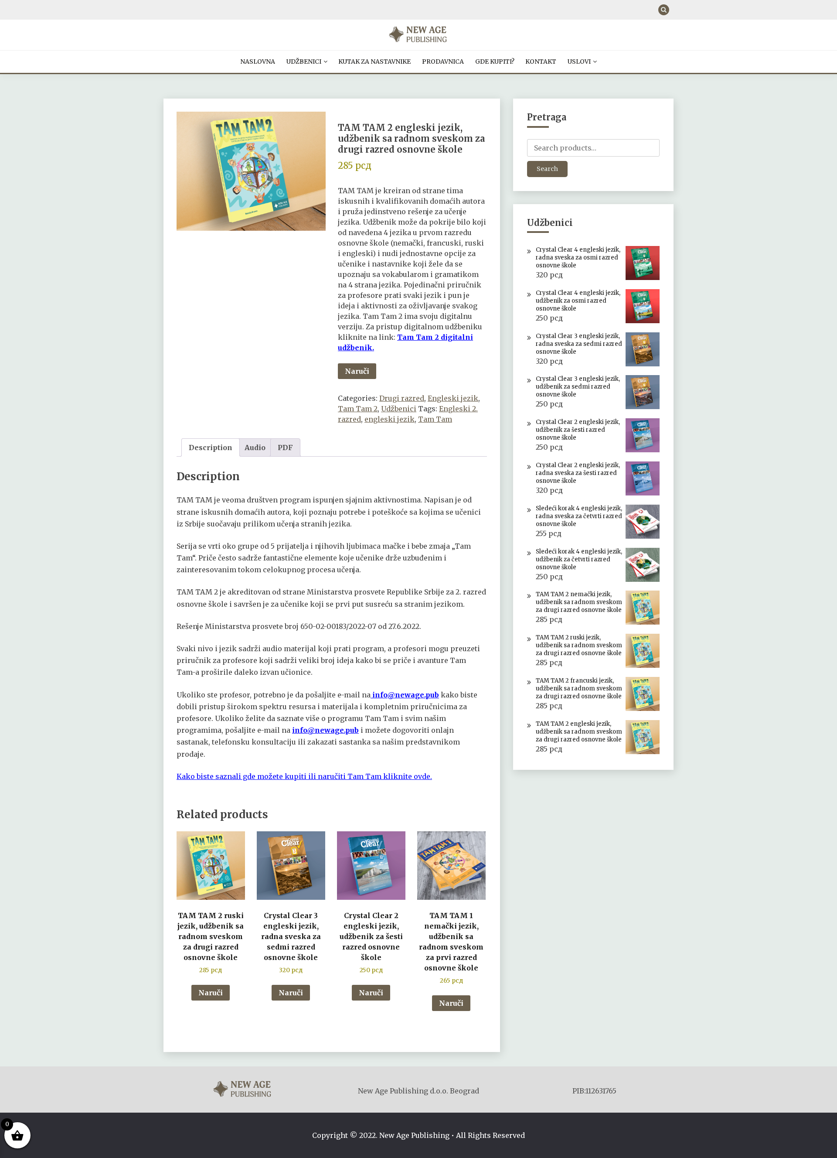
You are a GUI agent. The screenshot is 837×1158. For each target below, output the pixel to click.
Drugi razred (401, 398)
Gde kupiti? (494, 61)
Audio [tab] (255, 447)
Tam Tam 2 (358, 408)
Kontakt (540, 61)
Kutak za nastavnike (374, 61)
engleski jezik (389, 419)
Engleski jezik (453, 398)
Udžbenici (303, 61)
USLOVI (579, 61)
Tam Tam (435, 419)
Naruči (357, 371)
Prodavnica (443, 61)
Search (547, 169)
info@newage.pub (405, 694)
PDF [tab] (285, 447)
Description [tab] (210, 447)
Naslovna (257, 61)
